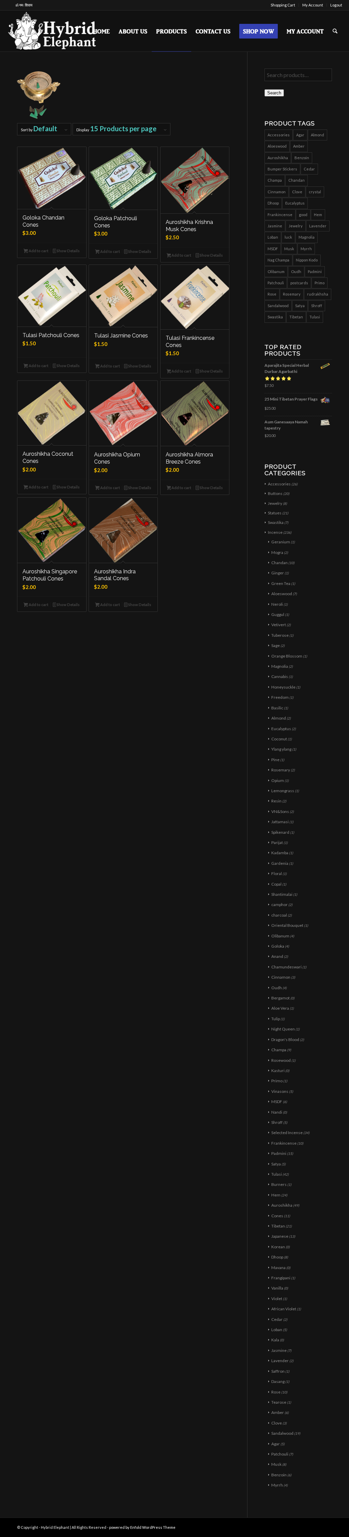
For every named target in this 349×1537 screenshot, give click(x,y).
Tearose (278, 1402)
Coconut (279, 738)
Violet (276, 1298)
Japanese (279, 1236)
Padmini (315, 271)
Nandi (276, 1112)
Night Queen (283, 1028)
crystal (315, 192)
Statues (275, 512)
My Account (312, 5)
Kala (275, 1339)
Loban (273, 237)
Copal (276, 884)
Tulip (275, 1018)
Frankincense (280, 214)
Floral (276, 873)
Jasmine (275, 226)
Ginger (277, 572)
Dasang (278, 1381)
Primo (319, 283)
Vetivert (278, 624)
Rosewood (281, 1060)
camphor (279, 904)
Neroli (277, 604)
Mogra (277, 552)
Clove (297, 192)
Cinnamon (277, 192)
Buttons (275, 493)
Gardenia (279, 863)
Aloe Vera (280, 1008)
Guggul (277, 614)
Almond (317, 135)
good (303, 214)
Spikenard (280, 832)
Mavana (278, 1267)
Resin (276, 800)
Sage (275, 645)
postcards (299, 283)
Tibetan (296, 317)
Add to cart (38, 250)
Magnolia (307, 237)
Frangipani (280, 1277)
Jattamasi (280, 821)
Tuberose (280, 635)
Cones (277, 1215)
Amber (299, 146)
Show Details (68, 250)
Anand (277, 956)
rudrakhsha (317, 294)
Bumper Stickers (282, 169)
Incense (275, 532)
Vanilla (277, 1288)
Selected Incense (287, 1132)
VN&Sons (280, 811)
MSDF (273, 248)
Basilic (277, 707)
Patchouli (276, 283)
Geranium (280, 541)
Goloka (277, 946)
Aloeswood (277, 146)
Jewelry (296, 226)
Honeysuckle (283, 687)
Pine (275, 759)
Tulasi (314, 317)
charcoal (279, 915)
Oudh (296, 271)
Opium (277, 780)
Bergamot (280, 997)
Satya (300, 305)
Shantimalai (281, 894)
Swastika (275, 317)
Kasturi (278, 1070)
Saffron (278, 1371)
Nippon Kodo (307, 260)
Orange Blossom (286, 656)
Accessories (279, 135)
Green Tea (280, 583)
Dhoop (273, 203)
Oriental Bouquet (287, 925)
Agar (300, 135)
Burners (279, 1184)
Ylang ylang (281, 749)
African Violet (283, 1308)
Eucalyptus (295, 203)
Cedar (309, 169)
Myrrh (306, 248)
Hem (318, 214)
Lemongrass (282, 790)
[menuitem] (283, 5)
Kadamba (279, 852)
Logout (336, 5)
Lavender (318, 226)
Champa (275, 180)
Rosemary (292, 294)
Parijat (277, 842)
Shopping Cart (283, 5)
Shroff (316, 305)
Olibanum (276, 271)
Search (274, 92)
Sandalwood (278, 305)
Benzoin (301, 157)
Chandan (296, 180)
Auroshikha (278, 157)
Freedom (280, 697)
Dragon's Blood (285, 1039)
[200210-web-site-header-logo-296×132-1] (52, 31)
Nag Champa (278, 260)
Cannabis (279, 676)
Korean (278, 1246)
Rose (272, 294)
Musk (289, 248)
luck (288, 237)
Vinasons (279, 1091)
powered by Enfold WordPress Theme (142, 1527)
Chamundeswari (286, 966)
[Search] (335, 31)
